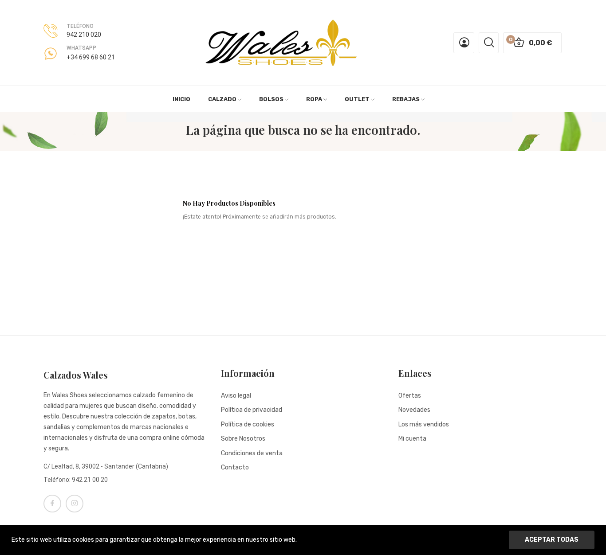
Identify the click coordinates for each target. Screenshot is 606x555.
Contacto (235, 467)
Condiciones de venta (252, 453)
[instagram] (74, 503)
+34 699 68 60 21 (91, 57)
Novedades (414, 410)
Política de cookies (247, 424)
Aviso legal (236, 395)
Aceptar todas (551, 539)
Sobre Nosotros (243, 438)
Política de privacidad (251, 410)
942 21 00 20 (90, 479)
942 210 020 (84, 34)
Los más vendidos (423, 424)
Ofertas (409, 395)
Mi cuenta (412, 438)
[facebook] (52, 503)
